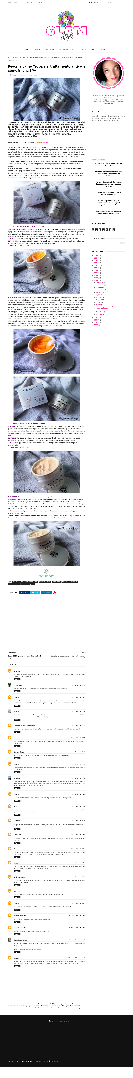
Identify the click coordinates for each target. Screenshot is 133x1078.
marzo (98, 305)
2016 (96, 280)
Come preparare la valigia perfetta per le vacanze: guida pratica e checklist (109, 203)
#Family (104, 49)
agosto (99, 292)
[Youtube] (97, 2)
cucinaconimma (19, 877)
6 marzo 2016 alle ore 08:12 (77, 778)
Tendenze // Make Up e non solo (24, 726)
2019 (96, 273)
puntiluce (17, 671)
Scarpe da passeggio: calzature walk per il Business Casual (108, 212)
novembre (100, 285)
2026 (96, 255)
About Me (17, 2)
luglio (98, 295)
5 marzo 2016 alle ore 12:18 (77, 737)
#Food (94, 49)
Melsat (16, 738)
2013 (96, 322)
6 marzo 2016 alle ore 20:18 (77, 820)
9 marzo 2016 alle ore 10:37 (77, 903)
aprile (98, 302)
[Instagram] (92, 2)
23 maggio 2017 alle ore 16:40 (76, 958)
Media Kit (26, 2)
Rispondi (17, 679)
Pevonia (22, 57)
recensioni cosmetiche (27, 59)
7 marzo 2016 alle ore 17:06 (77, 863)
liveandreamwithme (20, 916)
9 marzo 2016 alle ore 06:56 (77, 891)
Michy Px (17, 778)
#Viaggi (75, 49)
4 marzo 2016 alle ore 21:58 (77, 711)
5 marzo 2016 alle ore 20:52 (77, 764)
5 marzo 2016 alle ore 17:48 (77, 752)
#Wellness (63, 49)
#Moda (28, 49)
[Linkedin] (94, 2)
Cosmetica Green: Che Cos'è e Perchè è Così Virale (109, 193)
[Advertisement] (47, 623)
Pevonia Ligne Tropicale (52, 57)
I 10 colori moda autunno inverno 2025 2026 (108, 164)
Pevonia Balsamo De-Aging (35, 57)
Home (9, 2)
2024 (96, 260)
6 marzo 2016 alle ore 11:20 (77, 794)
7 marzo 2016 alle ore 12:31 (77, 848)
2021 (96, 268)
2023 (96, 263)
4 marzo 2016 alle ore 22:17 (77, 725)
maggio (99, 300)
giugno (99, 297)
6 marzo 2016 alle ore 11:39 (77, 806)
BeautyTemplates (26, 1061)
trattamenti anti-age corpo (44, 59)
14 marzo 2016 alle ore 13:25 (77, 940)
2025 (96, 258)
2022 (96, 265)
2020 (96, 270)
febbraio (99, 312)
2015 (96, 317)
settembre (100, 290)
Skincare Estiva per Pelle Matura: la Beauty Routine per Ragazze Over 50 (109, 184)
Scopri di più (108, 104)
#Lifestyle (50, 49)
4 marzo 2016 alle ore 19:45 (77, 671)
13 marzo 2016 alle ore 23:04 (77, 915)
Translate (44, 143)
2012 (96, 325)
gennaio (99, 314)
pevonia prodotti (67, 57)
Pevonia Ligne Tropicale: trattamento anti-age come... (110, 308)
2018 (96, 275)
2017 (96, 278)
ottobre (99, 287)
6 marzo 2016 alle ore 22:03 (77, 834)
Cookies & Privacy (37, 2)
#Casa (84, 49)
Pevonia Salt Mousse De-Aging (69, 581)
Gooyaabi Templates (51, 1061)
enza (15, 806)
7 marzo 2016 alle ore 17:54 (77, 877)
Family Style (18, 685)
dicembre (99, 282)
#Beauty (38, 49)
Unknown (17, 697)
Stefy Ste (17, 891)
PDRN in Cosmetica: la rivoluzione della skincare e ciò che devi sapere (108, 174)
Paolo (16, 849)
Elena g (16, 711)
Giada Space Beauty (20, 940)
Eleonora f (17, 835)
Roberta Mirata (19, 752)
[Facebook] (89, 2)
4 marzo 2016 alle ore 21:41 (77, 697)
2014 (96, 320)
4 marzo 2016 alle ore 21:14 (77, 685)
